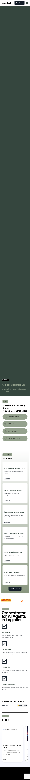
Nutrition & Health (12, 424)
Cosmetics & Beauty (13, 431)
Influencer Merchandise (14, 438)
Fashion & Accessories (13, 416)
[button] (26, 2)
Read (4, 759)
